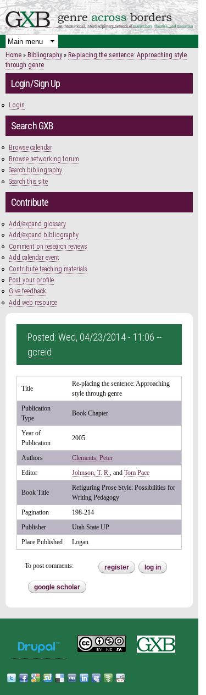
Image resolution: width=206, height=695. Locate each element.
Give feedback (27, 291)
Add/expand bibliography (44, 235)
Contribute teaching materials (48, 269)
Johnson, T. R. (91, 473)
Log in (152, 567)
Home (13, 55)
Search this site (28, 181)
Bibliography (44, 55)
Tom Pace (136, 473)
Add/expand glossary (37, 224)
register (116, 567)
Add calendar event (34, 257)
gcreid (39, 352)
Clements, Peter (92, 458)
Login (17, 105)
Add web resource (33, 303)
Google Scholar (57, 587)
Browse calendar (30, 147)
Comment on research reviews (48, 246)
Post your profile (31, 280)
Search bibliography (35, 170)
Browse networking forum (44, 159)
